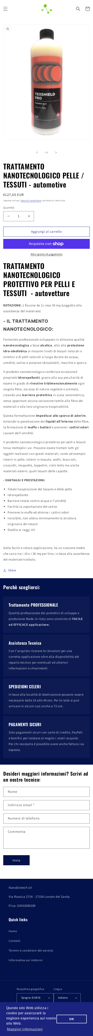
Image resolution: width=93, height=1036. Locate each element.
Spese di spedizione (31, 200)
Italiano (63, 997)
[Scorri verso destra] (56, 152)
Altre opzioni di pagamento (47, 254)
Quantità (8, 207)
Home (13, 931)
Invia (16, 860)
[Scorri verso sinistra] (37, 152)
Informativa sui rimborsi (25, 960)
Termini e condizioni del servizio (31, 950)
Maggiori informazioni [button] (25, 1029)
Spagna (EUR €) (31, 997)
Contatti (14, 941)
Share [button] (12, 570)
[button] (5, 9)
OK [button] (71, 1019)
